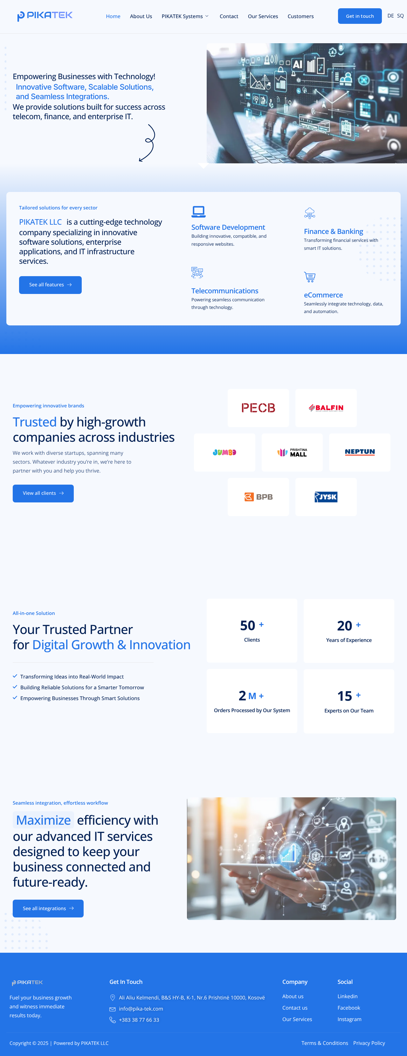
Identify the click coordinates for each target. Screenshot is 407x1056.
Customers (301, 16)
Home (113, 16)
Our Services (263, 16)
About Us (141, 16)
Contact (229, 16)
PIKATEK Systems (182, 16)
